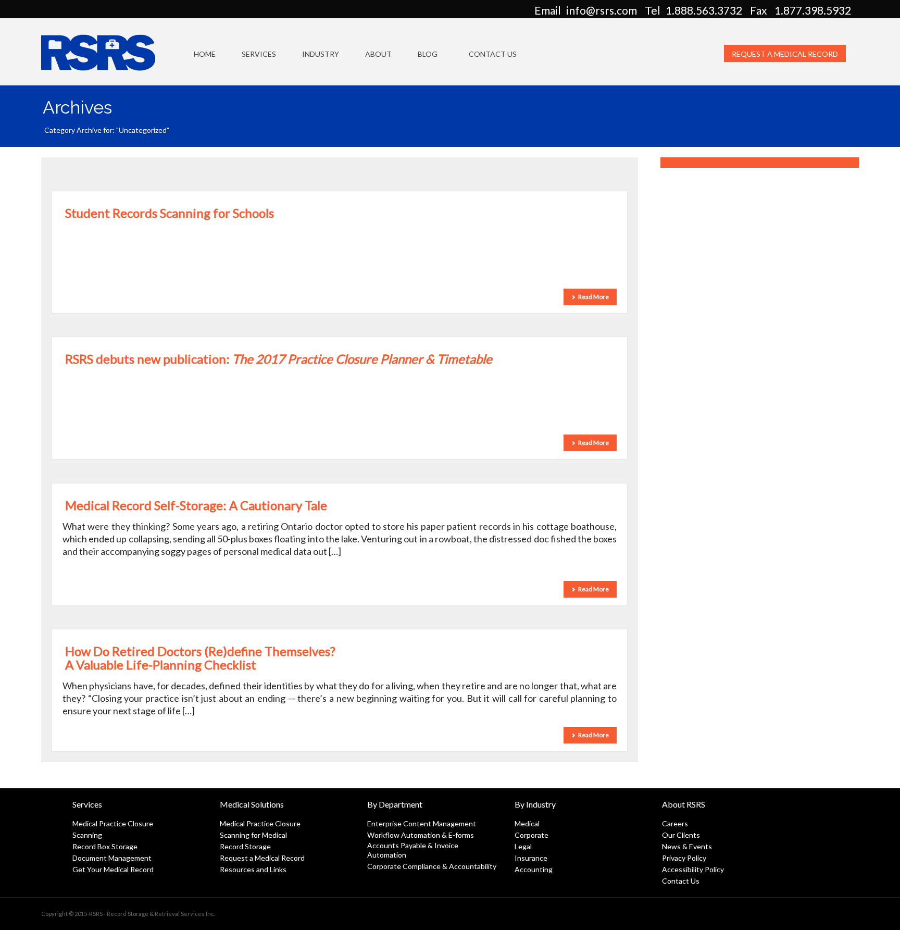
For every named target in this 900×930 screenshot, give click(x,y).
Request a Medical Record (785, 53)
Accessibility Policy (693, 869)
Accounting (534, 869)
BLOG (428, 53)
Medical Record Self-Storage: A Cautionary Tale (196, 505)
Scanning (87, 834)
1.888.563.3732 (704, 10)
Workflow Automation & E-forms (420, 834)
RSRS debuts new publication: (278, 358)
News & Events (687, 846)
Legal (523, 846)
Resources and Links (253, 869)
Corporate (531, 834)
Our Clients (681, 834)
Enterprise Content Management (421, 823)
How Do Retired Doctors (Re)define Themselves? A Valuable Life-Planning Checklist (200, 657)
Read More (593, 297)
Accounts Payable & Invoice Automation (412, 850)
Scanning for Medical (253, 834)
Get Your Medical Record (113, 869)
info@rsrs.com (601, 10)
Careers (675, 823)
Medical (527, 823)
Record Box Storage (105, 846)
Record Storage (245, 846)
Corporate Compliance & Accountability (431, 866)
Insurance (531, 857)
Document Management (112, 857)
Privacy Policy (684, 857)
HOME (205, 53)
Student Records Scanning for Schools (169, 212)
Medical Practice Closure (112, 823)
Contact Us (493, 53)
